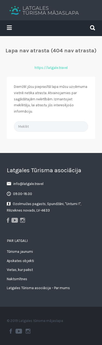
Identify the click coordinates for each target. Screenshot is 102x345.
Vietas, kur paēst (20, 270)
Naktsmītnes (17, 279)
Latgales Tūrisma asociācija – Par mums (38, 288)
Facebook (11, 331)
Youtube (19, 331)
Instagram (28, 331)
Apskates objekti (20, 261)
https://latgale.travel (51, 68)
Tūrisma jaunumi (20, 252)
